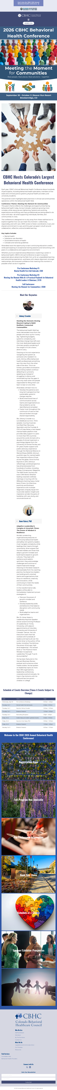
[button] (28, 316)
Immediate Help (6, 1056)
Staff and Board (19, 1032)
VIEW (28, 987)
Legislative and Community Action (24, 1045)
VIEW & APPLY (28, 949)
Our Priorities (18, 1047)
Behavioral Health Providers (9, 1058)
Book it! (28, 874)
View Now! (28, 799)
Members (18, 1035)
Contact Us (18, 1040)
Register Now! (28, 761)
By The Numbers (20, 1037)
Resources (18, 1049)
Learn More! (28, 836)
